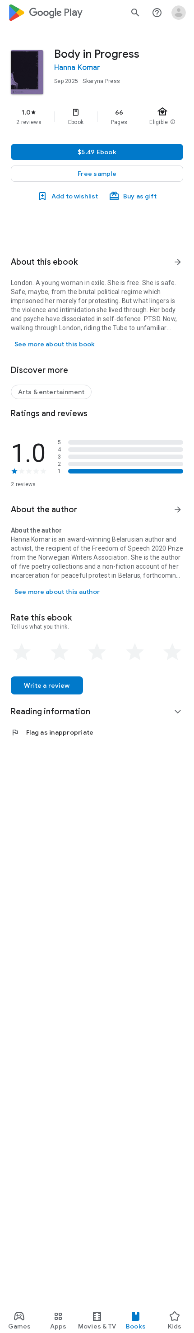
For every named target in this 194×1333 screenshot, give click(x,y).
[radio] (21, 652)
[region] (97, 117)
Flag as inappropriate (52, 732)
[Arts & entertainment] (51, 392)
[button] (97, 173)
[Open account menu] (178, 12)
